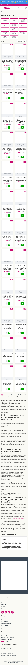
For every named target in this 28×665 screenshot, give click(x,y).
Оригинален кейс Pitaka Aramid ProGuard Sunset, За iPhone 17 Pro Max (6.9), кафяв (7, 120)
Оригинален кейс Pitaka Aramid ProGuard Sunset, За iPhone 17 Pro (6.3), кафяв (20, 91)
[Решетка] (1, 41)
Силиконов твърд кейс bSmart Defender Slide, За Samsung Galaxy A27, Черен (7, 62)
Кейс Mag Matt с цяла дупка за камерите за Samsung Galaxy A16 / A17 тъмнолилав (21, 297)
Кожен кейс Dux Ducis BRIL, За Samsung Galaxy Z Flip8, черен (7, 237)
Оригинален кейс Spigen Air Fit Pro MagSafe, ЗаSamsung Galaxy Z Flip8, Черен (21, 120)
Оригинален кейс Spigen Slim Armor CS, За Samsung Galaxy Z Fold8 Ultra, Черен (7, 150)
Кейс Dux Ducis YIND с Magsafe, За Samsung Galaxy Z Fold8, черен (21, 149)
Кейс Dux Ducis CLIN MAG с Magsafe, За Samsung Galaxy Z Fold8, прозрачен (7, 267)
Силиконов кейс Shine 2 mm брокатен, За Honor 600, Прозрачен (20, 355)
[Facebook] (2, 612)
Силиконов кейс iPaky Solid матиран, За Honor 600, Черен (7, 383)
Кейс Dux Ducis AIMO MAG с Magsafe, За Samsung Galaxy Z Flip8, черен (20, 267)
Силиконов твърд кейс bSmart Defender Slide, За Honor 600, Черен (7, 91)
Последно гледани (6, 558)
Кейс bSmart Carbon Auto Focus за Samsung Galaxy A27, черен (7, 296)
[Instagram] (6, 612)
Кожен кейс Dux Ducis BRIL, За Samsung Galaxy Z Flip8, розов (21, 208)
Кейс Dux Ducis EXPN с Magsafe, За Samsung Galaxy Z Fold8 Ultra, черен (7, 179)
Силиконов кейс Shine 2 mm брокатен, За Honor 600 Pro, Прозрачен (7, 355)
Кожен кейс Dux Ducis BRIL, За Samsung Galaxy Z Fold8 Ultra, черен (7, 208)
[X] (9, 612)
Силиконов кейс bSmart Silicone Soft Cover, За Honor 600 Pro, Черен (20, 383)
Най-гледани (15, 558)
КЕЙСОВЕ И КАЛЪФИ (7, 11)
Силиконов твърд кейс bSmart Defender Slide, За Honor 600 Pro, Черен (20, 62)
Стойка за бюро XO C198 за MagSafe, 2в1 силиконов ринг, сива (14, 587)
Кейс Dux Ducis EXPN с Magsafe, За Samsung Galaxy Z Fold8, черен (20, 179)
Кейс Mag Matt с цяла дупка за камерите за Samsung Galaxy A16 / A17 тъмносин (7, 326)
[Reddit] (12, 612)
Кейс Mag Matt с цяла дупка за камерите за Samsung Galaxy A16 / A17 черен (21, 326)
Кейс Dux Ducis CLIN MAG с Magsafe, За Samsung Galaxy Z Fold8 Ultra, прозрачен (20, 238)
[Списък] (3, 41)
